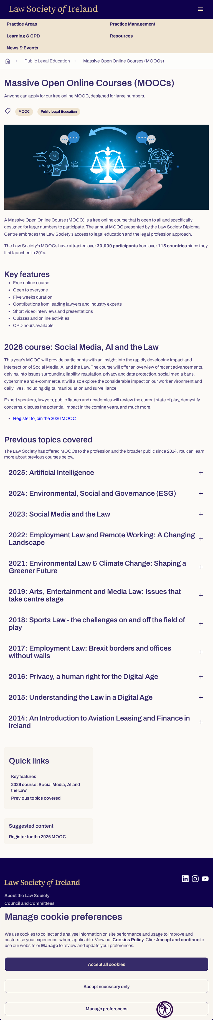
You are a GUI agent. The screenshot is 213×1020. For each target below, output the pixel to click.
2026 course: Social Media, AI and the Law (45, 787)
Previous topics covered (35, 798)
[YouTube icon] (205, 878)
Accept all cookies (106, 964)
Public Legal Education (47, 61)
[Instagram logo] (195, 878)
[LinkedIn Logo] (185, 878)
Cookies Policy (128, 939)
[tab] (54, 24)
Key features (23, 776)
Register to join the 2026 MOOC (44, 418)
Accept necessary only (106, 986)
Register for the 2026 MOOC (37, 836)
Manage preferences (107, 1008)
